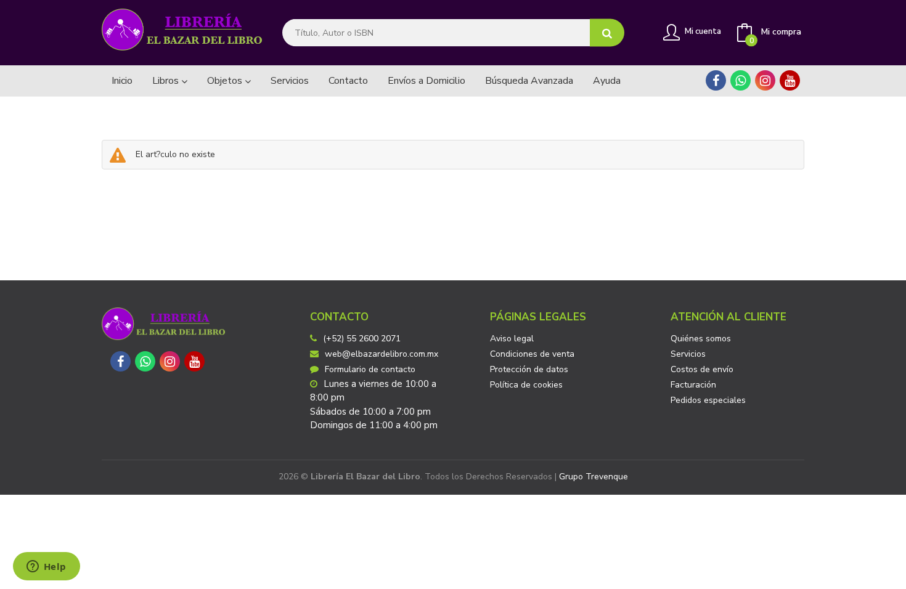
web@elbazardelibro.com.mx (381, 354)
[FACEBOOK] (716, 80)
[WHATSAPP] (740, 80)
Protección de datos (529, 369)
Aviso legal (512, 338)
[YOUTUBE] (790, 80)
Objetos (226, 80)
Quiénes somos (701, 338)
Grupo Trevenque (593, 476)
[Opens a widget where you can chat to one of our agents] (46, 567)
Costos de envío (702, 369)
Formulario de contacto (370, 369)
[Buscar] (607, 33)
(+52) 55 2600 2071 (362, 338)
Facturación (693, 385)
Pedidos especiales (708, 400)
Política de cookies (526, 385)
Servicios (688, 354)
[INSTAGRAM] (765, 80)
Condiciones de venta (532, 354)
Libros (166, 80)
